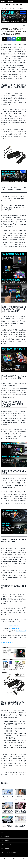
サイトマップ (4, 832)
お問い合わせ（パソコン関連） (8, 853)
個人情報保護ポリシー (6, 836)
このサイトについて (6, 844)
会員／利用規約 (5, 848)
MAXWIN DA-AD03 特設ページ (9, 642)
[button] (23, 39)
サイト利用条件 (5, 840)
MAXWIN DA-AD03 (14, 626)
